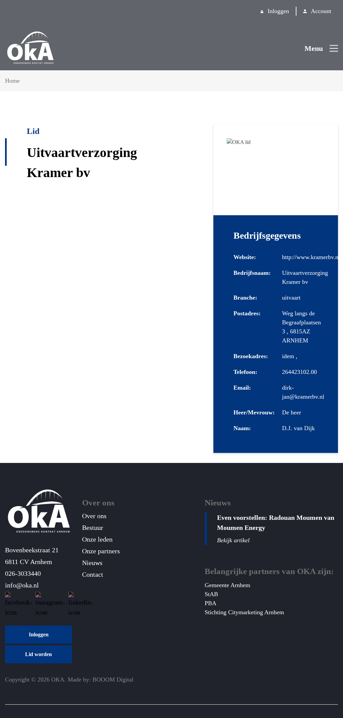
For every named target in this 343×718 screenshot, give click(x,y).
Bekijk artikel (233, 540)
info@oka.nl (22, 585)
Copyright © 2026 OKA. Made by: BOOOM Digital (69, 679)
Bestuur (92, 527)
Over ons (94, 516)
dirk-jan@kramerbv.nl (303, 392)
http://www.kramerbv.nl (311, 257)
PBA (210, 603)
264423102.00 (299, 372)
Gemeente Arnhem (227, 585)
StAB (211, 594)
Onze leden (97, 539)
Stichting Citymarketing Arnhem (244, 612)
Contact (92, 574)
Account (321, 11)
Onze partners (101, 551)
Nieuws (92, 562)
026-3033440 (23, 573)
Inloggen (278, 11)
